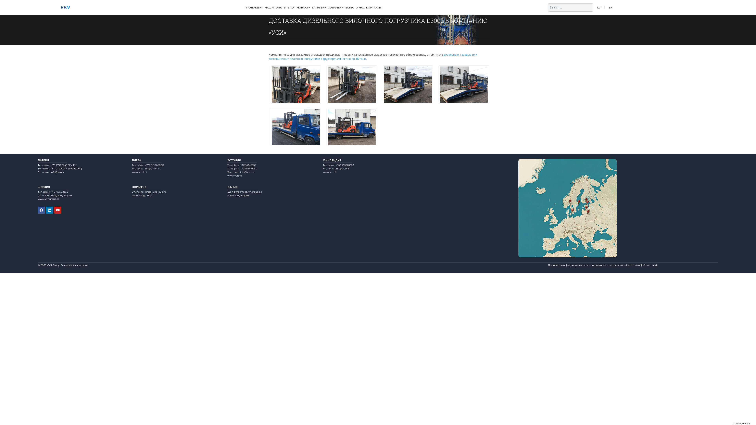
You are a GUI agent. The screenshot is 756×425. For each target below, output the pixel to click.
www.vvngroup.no (143, 195)
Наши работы (275, 7)
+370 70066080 (154, 165)
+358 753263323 (345, 165)
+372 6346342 (248, 168)
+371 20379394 (59, 168)
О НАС (360, 7)
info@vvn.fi (342, 168)
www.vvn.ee (234, 175)
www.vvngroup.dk (238, 195)
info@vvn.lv (57, 172)
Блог (291, 7)
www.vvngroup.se (48, 198)
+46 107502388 (59, 191)
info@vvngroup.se (61, 195)
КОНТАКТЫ (374, 7)
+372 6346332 (248, 165)
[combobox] (570, 7)
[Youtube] (57, 210)
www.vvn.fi (329, 172)
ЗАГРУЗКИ (319, 7)
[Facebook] (41, 210)
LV (598, 7)
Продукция (254, 7)
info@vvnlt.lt (152, 168)
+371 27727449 (59, 165)
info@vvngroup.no (156, 191)
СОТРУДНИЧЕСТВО (341, 7)
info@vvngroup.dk (251, 191)
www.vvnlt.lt (139, 172)
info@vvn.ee (247, 172)
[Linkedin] (49, 210)
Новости (303, 7)
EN (610, 7)
